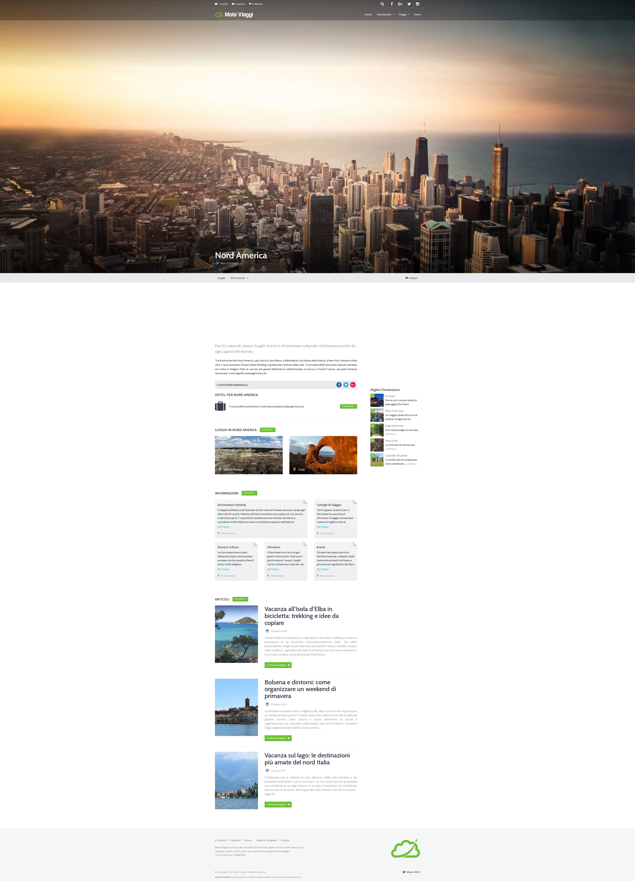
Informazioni (238, 277)
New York (391, 440)
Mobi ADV (240, 854)
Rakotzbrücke (394, 425)
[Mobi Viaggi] (234, 14)
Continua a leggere (277, 664)
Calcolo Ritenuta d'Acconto (272, 877)
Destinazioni (384, 14)
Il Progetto (220, 840)
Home (368, 14)
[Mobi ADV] (411, 871)
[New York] (377, 445)
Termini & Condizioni (266, 840)
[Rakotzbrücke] (377, 430)
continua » (391, 433)
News (417, 14)
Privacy (248, 840)
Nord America (230, 263)
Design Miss (235, 877)
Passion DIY (245, 877)
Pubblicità (257, 3)
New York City (394, 411)
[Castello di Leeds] (377, 459)
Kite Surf (286, 877)
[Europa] (377, 400)
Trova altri (267, 429)
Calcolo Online (296, 877)
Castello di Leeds (396, 455)
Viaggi (403, 14)
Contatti (223, 3)
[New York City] (377, 415)
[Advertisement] (286, 316)
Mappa (412, 277)
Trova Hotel (348, 406)
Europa (390, 396)
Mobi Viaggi (256, 877)
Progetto (240, 3)
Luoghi (221, 277)
